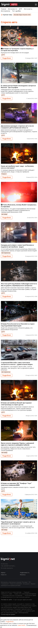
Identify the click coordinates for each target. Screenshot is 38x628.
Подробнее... (10, 621)
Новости (3, 575)
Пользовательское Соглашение (12, 595)
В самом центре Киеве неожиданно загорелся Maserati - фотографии (18, 86)
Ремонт (4, 174)
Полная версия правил (8, 614)
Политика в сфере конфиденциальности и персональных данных (18, 596)
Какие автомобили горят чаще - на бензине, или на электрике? (17, 167)
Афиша (3, 572)
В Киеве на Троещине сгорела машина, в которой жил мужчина (17, 49)
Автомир (4, 214)
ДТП (20, 9)
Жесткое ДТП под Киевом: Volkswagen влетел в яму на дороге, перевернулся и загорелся (19, 285)
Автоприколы (5, 11)
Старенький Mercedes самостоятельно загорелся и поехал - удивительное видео (17, 363)
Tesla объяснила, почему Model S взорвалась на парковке (18, 206)
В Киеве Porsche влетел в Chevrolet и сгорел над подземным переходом (17, 325)
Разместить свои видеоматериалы (25, 594)
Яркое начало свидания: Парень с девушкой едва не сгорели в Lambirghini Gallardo (17, 444)
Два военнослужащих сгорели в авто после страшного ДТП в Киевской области (17, 127)
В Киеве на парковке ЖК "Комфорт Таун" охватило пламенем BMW (16, 484)
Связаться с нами (6, 594)
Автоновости (12, 9)
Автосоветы (28, 9)
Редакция (27, 592)
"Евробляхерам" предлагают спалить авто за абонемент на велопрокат (18, 523)
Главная (3, 9)
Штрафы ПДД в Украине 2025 (22, 14)
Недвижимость (24, 572)
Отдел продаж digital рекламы (22, 599)
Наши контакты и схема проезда (11, 592)
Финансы (22, 575)
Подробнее (6, 58)
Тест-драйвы (16, 11)
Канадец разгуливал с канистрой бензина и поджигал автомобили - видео (17, 246)
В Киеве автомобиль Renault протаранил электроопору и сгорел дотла (16, 404)
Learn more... (22, 625)
